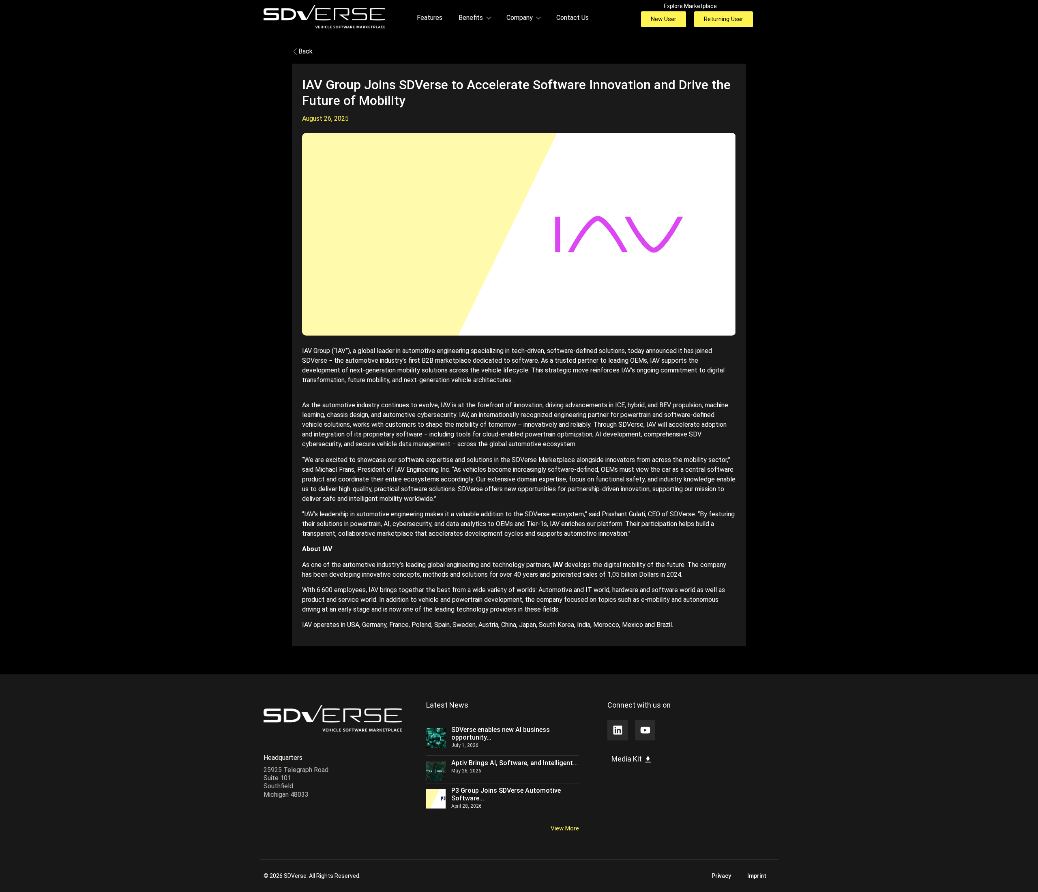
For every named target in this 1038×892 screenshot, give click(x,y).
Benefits (471, 17)
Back (305, 51)
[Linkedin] (617, 730)
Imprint (756, 876)
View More (565, 828)
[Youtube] (645, 730)
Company (519, 17)
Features (429, 17)
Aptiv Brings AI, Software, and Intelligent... (514, 763)
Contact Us (572, 17)
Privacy (721, 876)
